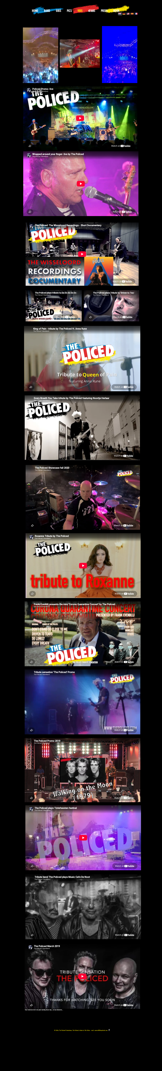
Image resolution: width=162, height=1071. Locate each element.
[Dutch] (120, 14)
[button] (55, 80)
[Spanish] (132, 14)
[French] (136, 14)
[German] (124, 14)
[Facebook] (109, 1030)
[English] (128, 14)
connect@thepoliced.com (101, 1030)
